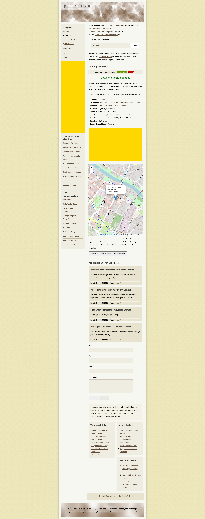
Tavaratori (67, 200)
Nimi (90, 345)
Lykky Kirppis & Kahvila (125, 496)
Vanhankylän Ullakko (71, 152)
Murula (65, 181)
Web (90, 367)
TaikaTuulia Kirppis (70, 204)
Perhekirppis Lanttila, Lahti (71, 157)
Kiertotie (66, 227)
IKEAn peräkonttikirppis (115, 25)
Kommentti (93, 377)
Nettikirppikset (69, 40)
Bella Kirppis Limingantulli (68, 209)
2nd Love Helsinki (70, 240)
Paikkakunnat (68, 44)
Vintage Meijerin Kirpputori (69, 217)
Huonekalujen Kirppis (71, 168)
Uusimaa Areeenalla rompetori (106, 35)
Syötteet (66, 53)
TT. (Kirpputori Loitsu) (99, 446)
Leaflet (103, 235)
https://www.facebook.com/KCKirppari (112, 105)
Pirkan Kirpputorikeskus (72, 176)
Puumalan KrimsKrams (128, 446)
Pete (92, 290)
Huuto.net (125, 481)
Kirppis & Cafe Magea (107, 496)
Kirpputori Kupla (69, 223)
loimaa (103, 99)
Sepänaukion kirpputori (72, 172)
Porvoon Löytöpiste (71, 163)
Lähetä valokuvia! (105, 57)
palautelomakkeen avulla (112, 245)
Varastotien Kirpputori (130, 466)
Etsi (135, 46)
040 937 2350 (108, 94)
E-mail (91, 356)
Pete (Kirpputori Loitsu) (100, 443)
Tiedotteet (67, 48)
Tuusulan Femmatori (71, 143)
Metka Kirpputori (69, 185)
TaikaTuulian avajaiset (101, 28)
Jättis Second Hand (71, 236)
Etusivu (66, 31)
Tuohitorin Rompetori (105, 32)
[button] (115, 197)
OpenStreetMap (113, 235)
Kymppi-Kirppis (125, 436)
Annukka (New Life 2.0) (100, 449)
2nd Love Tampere (70, 232)
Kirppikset (67, 35)
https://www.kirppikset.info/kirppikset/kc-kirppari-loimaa (120, 102)
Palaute (66, 57)
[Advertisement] (115, 144)
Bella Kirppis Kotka (70, 245)
